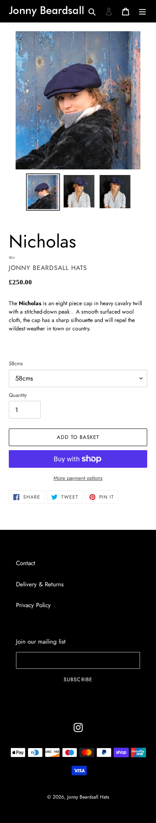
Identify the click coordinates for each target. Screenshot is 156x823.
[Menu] (142, 11)
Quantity (18, 395)
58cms (16, 363)
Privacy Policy (33, 605)
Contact (25, 563)
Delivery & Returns (40, 584)
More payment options (78, 478)
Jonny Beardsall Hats (88, 797)
